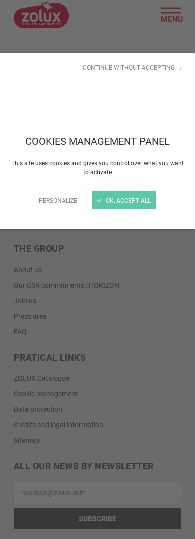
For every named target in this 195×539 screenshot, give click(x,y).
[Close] (97, 269)
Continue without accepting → (132, 67)
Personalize (58, 200)
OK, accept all (127, 200)
